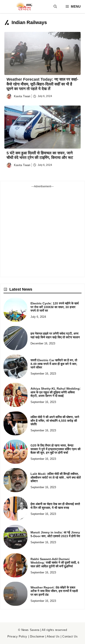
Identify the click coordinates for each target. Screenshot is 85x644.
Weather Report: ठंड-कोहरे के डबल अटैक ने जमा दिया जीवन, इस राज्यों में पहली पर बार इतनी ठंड (54, 591)
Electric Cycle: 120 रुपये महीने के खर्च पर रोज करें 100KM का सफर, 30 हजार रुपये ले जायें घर (55, 307)
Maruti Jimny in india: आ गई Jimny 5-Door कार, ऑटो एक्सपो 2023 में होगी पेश (55, 534)
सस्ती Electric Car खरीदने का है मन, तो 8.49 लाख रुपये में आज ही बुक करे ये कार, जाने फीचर (54, 363)
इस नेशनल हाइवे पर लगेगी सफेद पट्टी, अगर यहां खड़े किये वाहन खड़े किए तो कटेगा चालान (55, 335)
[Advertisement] (42, 231)
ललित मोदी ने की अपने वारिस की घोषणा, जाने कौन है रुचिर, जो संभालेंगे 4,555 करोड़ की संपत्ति (55, 420)
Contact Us (70, 636)
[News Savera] (24, 6)
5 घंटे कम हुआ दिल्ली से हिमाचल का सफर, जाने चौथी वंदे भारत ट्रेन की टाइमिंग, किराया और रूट (40, 155)
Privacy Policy (17, 636)
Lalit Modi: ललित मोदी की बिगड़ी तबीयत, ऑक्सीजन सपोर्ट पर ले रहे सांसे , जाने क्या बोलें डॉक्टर (56, 477)
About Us (53, 636)
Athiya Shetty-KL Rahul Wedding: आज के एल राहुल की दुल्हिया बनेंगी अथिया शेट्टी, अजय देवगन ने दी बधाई (56, 392)
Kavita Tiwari (22, 96)
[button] (55, 6)
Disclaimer (37, 636)
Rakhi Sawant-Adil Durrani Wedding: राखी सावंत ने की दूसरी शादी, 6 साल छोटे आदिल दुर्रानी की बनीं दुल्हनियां (55, 562)
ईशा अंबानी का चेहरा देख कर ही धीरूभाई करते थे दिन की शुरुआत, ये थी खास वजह (55, 505)
